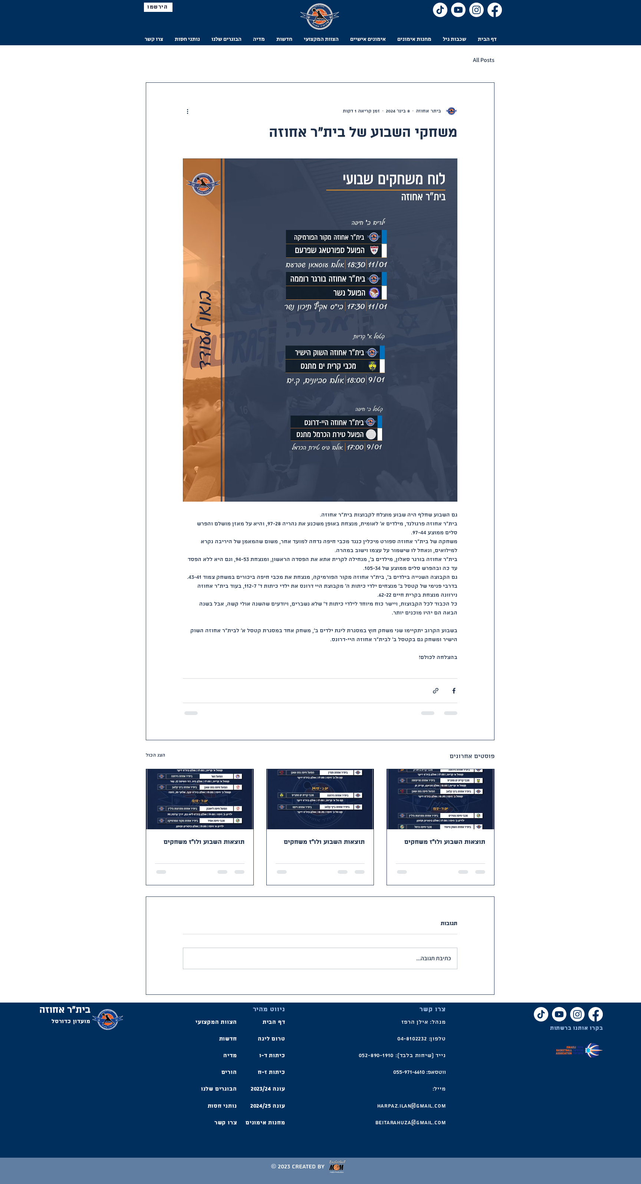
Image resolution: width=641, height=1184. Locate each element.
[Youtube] (458, 10)
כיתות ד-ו (272, 1055)
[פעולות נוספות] (187, 110)
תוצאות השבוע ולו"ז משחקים (444, 842)
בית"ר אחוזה (65, 1010)
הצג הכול (155, 755)
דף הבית (274, 1022)
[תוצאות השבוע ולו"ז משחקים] (440, 799)
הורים (229, 1072)
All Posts (483, 60)
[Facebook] (494, 10)
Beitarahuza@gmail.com (410, 1122)
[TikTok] (440, 10)
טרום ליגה (271, 1039)
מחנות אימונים (265, 1122)
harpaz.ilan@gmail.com (411, 1106)
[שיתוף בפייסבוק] (453, 690)
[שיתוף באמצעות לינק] (435, 690)
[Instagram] (476, 10)
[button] (454, 39)
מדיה (230, 1055)
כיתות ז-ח (271, 1072)
